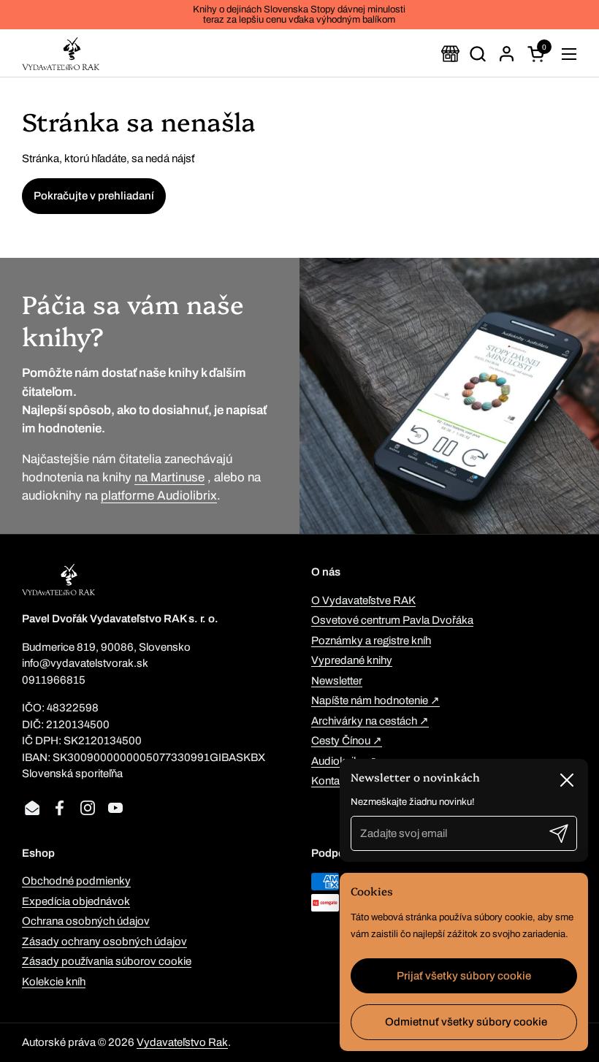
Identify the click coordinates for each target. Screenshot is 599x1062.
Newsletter (336, 681)
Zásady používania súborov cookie (106, 961)
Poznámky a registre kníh (371, 640)
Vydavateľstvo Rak (182, 1042)
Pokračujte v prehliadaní (94, 196)
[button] (477, 54)
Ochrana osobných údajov (86, 921)
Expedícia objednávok (76, 901)
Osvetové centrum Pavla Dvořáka (392, 620)
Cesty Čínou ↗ (346, 740)
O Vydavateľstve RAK (363, 600)
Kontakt (329, 781)
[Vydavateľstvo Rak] (60, 53)
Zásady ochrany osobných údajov (104, 941)
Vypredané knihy (351, 660)
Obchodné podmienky (76, 881)
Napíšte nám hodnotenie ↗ (375, 700)
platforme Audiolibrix (159, 496)
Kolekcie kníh (53, 981)
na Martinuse (169, 477)
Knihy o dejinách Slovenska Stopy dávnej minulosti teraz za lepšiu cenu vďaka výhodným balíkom (299, 14)
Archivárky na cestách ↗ (370, 721)
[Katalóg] (450, 54)
